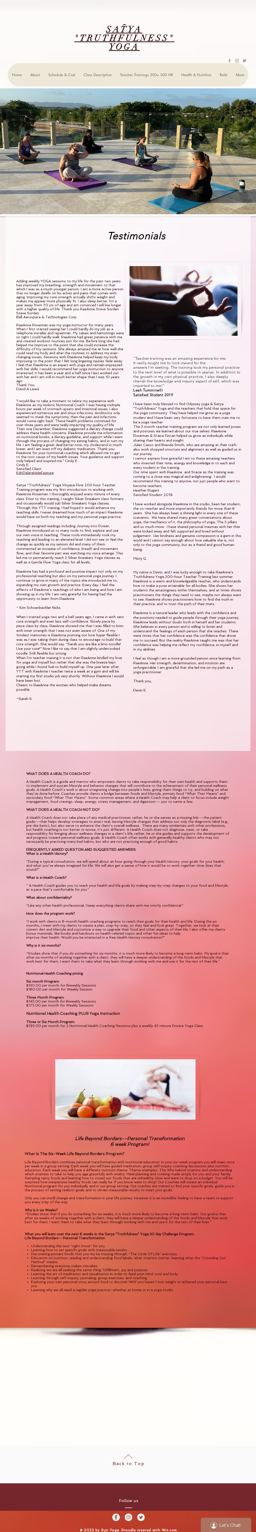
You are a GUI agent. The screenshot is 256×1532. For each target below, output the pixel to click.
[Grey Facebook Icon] (229, 60)
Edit (19, 473)
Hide (37, 473)
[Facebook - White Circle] (116, 1517)
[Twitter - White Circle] (141, 1517)
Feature (47, 473)
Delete (28, 473)
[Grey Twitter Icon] (244, 60)
